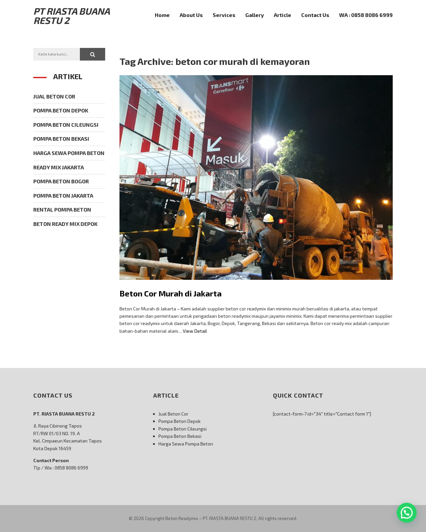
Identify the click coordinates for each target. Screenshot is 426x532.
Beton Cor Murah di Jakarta (170, 293)
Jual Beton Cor (54, 96)
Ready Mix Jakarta (58, 167)
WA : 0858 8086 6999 (366, 15)
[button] (92, 54)
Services (224, 15)
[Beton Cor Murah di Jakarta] (256, 284)
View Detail (195, 331)
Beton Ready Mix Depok (65, 224)
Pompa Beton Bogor (61, 181)
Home (162, 15)
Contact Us (315, 15)
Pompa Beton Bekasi (61, 138)
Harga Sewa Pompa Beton (69, 153)
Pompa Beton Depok (60, 110)
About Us (191, 15)
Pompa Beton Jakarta (63, 195)
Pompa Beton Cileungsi (66, 124)
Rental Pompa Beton (62, 209)
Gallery (254, 15)
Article (282, 15)
